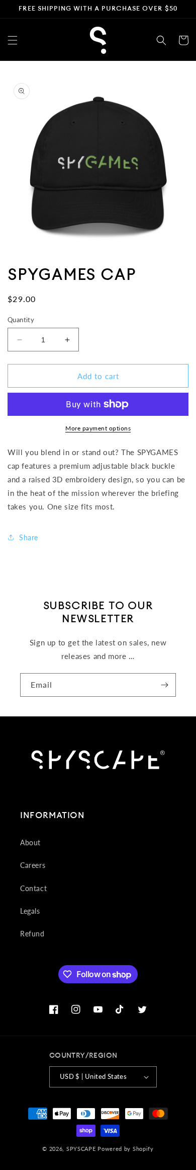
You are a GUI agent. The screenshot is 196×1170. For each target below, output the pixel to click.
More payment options (98, 428)
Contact (33, 888)
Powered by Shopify (125, 1148)
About (30, 842)
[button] (13, 40)
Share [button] (28, 537)
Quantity (21, 320)
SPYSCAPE (81, 1148)
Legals (30, 911)
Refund (32, 933)
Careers (32, 865)
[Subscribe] (164, 685)
